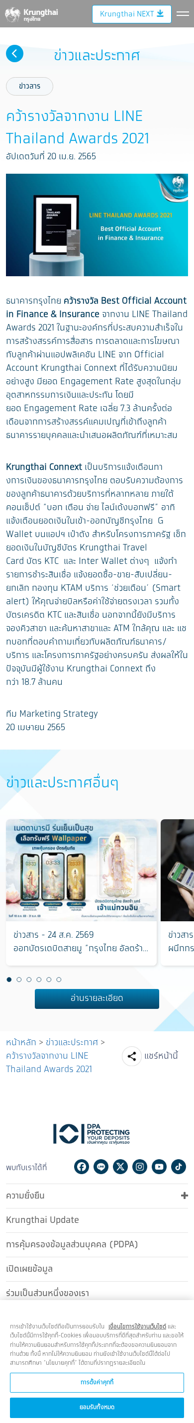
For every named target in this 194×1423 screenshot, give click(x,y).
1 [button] (8, 980)
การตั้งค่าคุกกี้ (97, 1382)
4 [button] (38, 980)
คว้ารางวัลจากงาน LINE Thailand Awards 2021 (49, 1063)
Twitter (120, 1166)
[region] (97, 1361)
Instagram (139, 1166)
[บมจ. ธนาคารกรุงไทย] (31, 13)
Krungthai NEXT (127, 14)
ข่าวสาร (29, 86)
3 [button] (28, 980)
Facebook (81, 1166)
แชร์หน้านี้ (161, 1056)
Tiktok (178, 1166)
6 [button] (58, 980)
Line (101, 1166)
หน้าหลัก (21, 1042)
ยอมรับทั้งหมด (97, 1407)
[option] (81, 892)
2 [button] (18, 980)
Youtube (159, 1166)
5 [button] (48, 980)
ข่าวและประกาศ (72, 1042)
